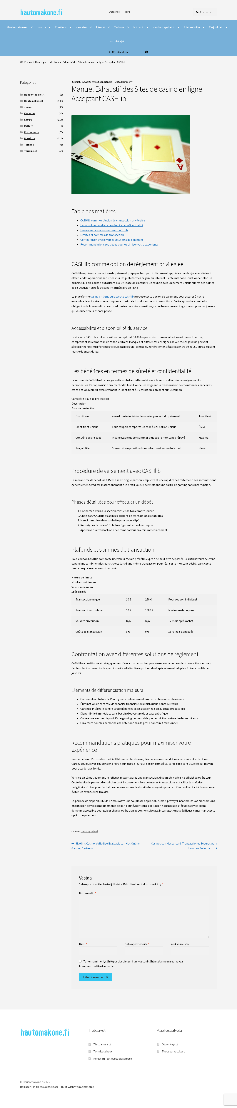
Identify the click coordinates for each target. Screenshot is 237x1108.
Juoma (41, 27)
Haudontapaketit (164, 27)
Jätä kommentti (124, 82)
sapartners (105, 82)
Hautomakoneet (17, 27)
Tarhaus (119, 27)
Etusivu (28, 62)
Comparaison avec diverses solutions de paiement (111, 239)
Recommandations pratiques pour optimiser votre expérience (119, 244)
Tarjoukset (216, 27)
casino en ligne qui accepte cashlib (112, 296)
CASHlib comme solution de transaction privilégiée (112, 220)
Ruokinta (60, 27)
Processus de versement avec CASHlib (104, 230)
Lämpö (100, 27)
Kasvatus (81, 27)
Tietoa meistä (102, 1044)
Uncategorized (43, 62)
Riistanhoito (192, 27)
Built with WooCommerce (77, 1087)
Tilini (127, 11)
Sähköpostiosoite (137, 944)
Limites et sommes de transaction (102, 235)
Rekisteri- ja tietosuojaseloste (112, 1058)
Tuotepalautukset (173, 1051)
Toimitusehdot (102, 1051)
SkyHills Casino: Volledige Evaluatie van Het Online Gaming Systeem (105, 845)
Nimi (83, 944)
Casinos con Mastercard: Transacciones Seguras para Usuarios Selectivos (184, 845)
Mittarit (138, 27)
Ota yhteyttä (170, 1044)
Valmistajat (117, 41)
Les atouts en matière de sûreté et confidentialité (111, 225)
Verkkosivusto (180, 944)
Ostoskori (114, 11)
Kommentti (87, 893)
